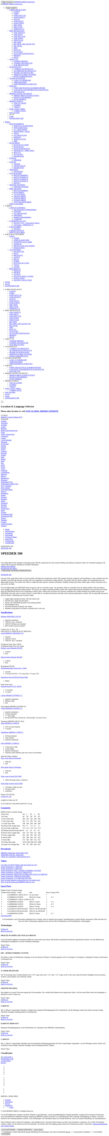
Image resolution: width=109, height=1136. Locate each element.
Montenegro (5, 478)
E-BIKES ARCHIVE (16, 230)
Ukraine (3, 522)
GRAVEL (12, 162)
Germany (4, 451)
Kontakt (8, 1100)
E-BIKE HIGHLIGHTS (17, 10)
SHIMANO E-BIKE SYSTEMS (25, 74)
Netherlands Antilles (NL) (9, 484)
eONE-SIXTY (19, 21)
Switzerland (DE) (7, 514)
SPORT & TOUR (20, 139)
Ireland (3, 459)
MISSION (17, 55)
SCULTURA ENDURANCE (24, 54)
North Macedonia (7, 490)
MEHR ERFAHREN (8, 566)
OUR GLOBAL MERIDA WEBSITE (42, 411)
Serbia (3, 501)
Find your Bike (14, 113)
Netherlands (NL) (7, 482)
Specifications (9, 531)
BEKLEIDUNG (15, 269)
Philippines (4, 493)
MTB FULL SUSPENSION (23, 126)
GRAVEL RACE (20, 166)
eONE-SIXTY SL (20, 15)
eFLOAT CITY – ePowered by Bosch (26, 223)
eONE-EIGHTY (19, 17)
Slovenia (4, 507)
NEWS (7, 282)
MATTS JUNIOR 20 (21, 179)
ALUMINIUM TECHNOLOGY (25, 71)
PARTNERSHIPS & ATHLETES (25, 84)
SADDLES (18, 244)
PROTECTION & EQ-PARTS (24, 246)
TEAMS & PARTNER (17, 78)
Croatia (3, 438)
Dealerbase (9, 1105)
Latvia (3, 469)
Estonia (3, 446)
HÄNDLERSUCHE (16, 118)
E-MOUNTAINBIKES (17, 208)
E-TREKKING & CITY (17, 221)
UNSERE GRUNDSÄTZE (23, 63)
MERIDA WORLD (16, 101)
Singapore (4, 503)
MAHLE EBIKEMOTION (23, 76)
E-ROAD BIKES (15, 227)
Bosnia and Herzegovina (9, 430)
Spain (3, 510)
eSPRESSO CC (19, 29)
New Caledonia (6, 486)
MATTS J (17, 183)
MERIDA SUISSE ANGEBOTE (20, 94)
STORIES (17, 105)
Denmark (4, 442)
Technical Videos (11, 537)
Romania (4, 499)
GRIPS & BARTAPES (21, 240)
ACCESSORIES (15, 250)
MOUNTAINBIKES (16, 124)
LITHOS (17, 12)
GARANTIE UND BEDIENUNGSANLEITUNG (31, 90)
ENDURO (17, 137)
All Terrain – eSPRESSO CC (24, 225)
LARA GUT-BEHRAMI (22, 80)
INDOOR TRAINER (21, 187)
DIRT (16, 48)
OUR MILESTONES (21, 65)
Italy (2, 463)
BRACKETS (18, 255)
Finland (3, 448)
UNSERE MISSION (21, 61)
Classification (9, 543)
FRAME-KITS (19, 156)
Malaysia (4, 474)
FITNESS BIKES (20, 198)
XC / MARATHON (20, 130)
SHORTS (17, 272)
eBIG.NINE (18, 25)
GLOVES (17, 274)
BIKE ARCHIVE (15, 189)
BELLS (16, 259)
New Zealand (5, 488)
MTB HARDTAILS (21, 128)
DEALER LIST (19, 92)
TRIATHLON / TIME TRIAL (24, 150)
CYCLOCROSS (19, 194)
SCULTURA (18, 52)
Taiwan (3, 518)
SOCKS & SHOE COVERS (23, 276)
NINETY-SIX (18, 40)
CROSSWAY (18, 171)
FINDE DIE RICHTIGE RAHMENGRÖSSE (29, 88)
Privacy (7, 1104)
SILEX (16, 57)
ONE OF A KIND (20, 103)
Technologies (9, 541)
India (2, 457)
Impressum (8, 1102)
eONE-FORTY (19, 23)
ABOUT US (13, 59)
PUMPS (16, 261)
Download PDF (6, 916)
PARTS (12, 236)
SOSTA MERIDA (20, 99)
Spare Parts (9, 539)
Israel (2, 461)
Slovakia (4, 505)
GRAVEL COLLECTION (23, 280)
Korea (3, 467)
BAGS (16, 253)
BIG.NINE (17, 42)
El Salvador (5, 444)
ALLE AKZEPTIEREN (8, 1129)
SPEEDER (17, 160)
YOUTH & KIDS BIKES (22, 202)
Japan (3, 465)
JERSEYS (17, 271)
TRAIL (16, 133)
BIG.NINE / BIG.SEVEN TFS (24, 44)
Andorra (3, 421)
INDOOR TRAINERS (17, 185)
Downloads (9, 535)
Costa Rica (4, 436)
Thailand (4, 520)
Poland (3, 495)
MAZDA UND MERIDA (22, 97)
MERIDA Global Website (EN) (11, 417)
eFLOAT (17, 19)
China (3, 432)
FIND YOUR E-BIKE (17, 232)
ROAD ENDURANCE (22, 149)
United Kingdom (6, 524)
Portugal (3, 497)
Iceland (3, 455)
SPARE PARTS (19, 248)
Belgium (4, 429)
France (3, 450)
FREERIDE (18, 215)
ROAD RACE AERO (21, 145)
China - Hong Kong (7, 434)
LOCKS (16, 267)
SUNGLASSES (19, 278)
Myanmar (4, 480)
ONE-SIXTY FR (19, 36)
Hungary (4, 453)
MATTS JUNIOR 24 (21, 177)
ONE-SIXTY (18, 34)
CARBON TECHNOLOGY (23, 69)
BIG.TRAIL (18, 46)
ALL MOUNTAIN (20, 135)
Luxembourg (5, 472)
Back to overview (7, 931)
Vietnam (3, 526)
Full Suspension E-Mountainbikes (25, 210)
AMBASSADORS (20, 82)
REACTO (17, 50)
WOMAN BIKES (20, 200)
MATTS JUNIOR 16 (21, 181)
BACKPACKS (19, 251)
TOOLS (16, 265)
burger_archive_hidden (17, 109)
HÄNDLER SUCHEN (9, 568)
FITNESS (12, 158)
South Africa (5, 509)
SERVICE (12, 86)
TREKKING (13, 170)
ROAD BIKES (14, 143)
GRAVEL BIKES (20, 196)
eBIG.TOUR (18, 27)
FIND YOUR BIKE (16, 204)
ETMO (16, 14)
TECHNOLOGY (15, 67)
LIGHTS (17, 257)
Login (11, 116)
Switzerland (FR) (6, 516)
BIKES (7, 122)
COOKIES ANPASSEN (24, 1129)
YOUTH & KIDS (15, 173)
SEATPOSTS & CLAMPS (23, 242)
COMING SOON (20, 111)
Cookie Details (38, 1129)
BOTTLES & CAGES (21, 263)
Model (7, 529)
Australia (4, 425)
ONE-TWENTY (19, 33)
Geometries (9, 533)
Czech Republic (6, 440)
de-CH (7, 394)
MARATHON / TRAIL (22, 131)
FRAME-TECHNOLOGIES (23, 73)
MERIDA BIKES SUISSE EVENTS (26, 95)
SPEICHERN (6, 1134)
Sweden (3, 512)
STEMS (16, 238)
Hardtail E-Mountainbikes (22, 217)
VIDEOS (17, 107)
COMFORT (18, 219)
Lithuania (4, 470)
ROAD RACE (19, 147)
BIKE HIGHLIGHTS (16, 31)
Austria (3, 427)
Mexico (3, 476)
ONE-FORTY (18, 38)
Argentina (4, 423)
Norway (3, 491)
